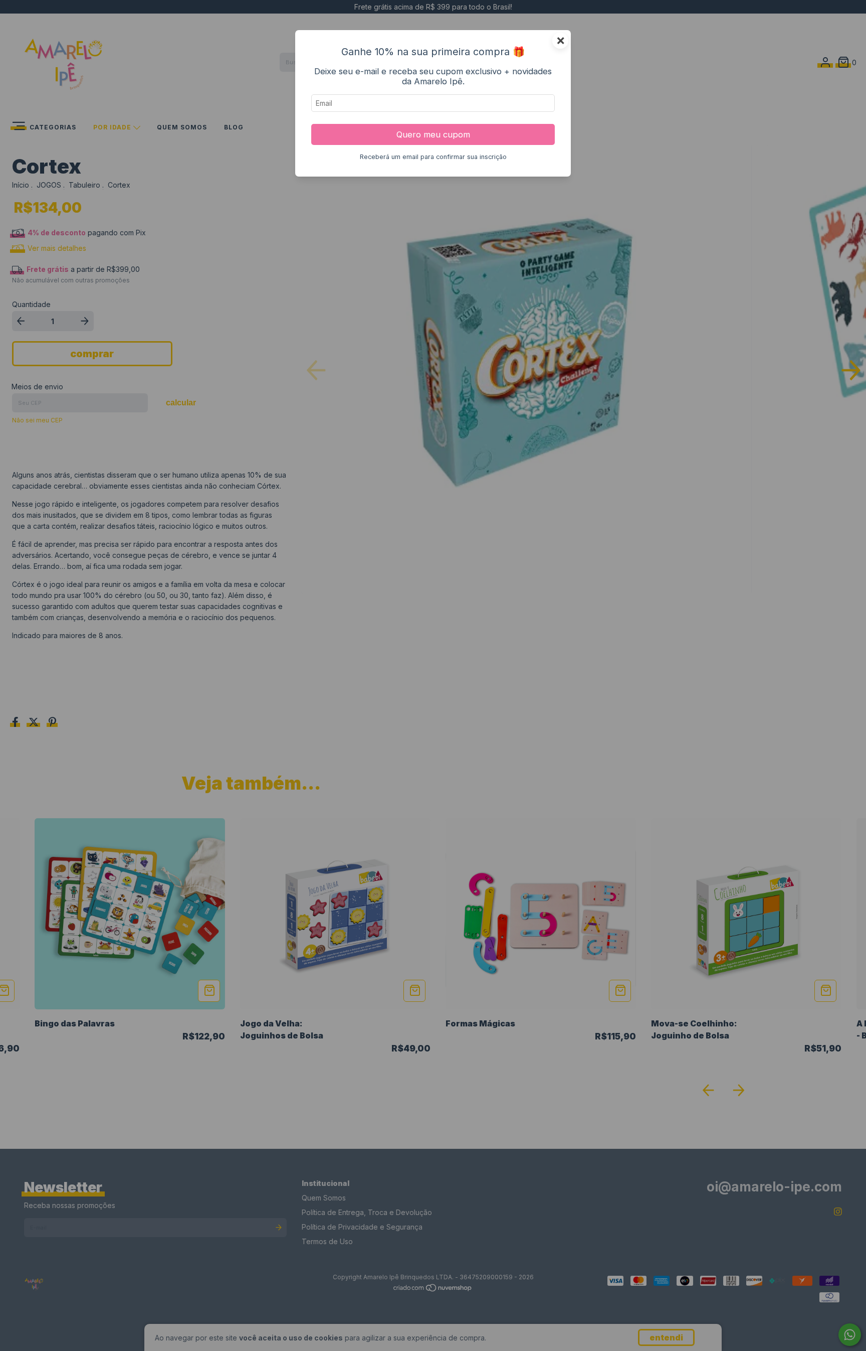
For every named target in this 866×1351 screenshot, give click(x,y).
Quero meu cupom (433, 134)
